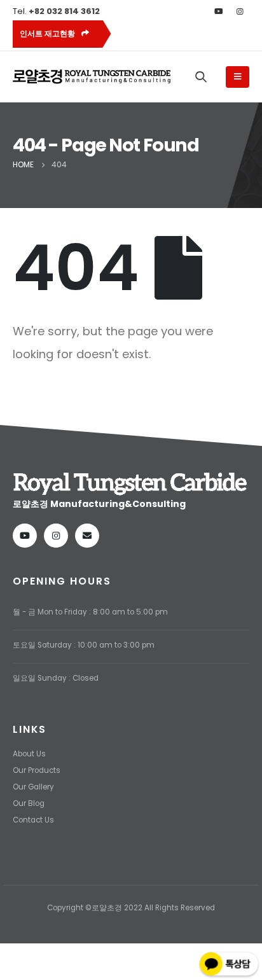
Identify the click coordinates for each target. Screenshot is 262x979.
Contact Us (33, 820)
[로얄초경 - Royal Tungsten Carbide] (92, 76)
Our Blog (29, 803)
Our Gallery (33, 787)
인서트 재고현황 (48, 34)
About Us (29, 754)
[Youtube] (219, 11)
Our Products (36, 770)
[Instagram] (240, 11)
